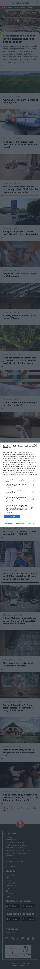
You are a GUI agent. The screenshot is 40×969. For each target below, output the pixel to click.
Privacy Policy (31, 523)
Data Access (20, 523)
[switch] (32, 485)
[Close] (36, 446)
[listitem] (20, 480)
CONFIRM (12, 516)
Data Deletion (9, 523)
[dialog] (20, 484)
